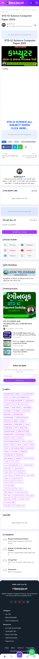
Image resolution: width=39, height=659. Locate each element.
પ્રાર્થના (6, 479)
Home (7, 648)
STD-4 (6, 445)
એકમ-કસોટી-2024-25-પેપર (12, 465)
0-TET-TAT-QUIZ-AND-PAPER (13, 401)
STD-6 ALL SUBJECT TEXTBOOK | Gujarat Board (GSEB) (23, 351)
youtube (18, 458)
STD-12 (16, 142)
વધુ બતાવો (34, 191)
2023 (10, 142)
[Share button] (25, 147)
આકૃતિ (6, 462)
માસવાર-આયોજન (9, 482)
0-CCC (6, 397)
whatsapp (12, 245)
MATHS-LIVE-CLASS (22, 418)
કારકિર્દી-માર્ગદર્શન (28, 465)
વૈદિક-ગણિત (7, 496)
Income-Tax (26, 411)
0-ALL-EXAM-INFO (27, 394)
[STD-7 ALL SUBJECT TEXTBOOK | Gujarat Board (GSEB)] (7, 343)
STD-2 (23, 441)
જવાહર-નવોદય (8, 472)
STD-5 (13, 445)
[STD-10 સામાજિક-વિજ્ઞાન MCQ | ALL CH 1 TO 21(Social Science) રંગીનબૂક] (7, 335)
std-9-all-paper (8, 458)
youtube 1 (29, 250)
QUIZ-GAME (23, 428)
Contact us (20, 648)
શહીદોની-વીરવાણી (19, 496)
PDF (16, 428)
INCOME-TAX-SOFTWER (13, 628)
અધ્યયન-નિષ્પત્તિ (28, 458)
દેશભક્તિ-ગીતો (20, 475)
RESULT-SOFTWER (23, 431)
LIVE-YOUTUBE (8, 418)
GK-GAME (7, 411)
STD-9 (6, 448)
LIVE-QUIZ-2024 (18, 414)
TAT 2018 (14, 452)
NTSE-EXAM (18, 424)
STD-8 (32, 445)
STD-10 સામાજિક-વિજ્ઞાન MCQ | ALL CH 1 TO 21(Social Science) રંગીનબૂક (24, 334)
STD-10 (6, 438)
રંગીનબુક (19, 482)
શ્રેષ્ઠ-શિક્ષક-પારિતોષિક (10, 499)
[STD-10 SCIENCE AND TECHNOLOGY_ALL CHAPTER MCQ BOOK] (19, 305)
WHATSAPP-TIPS (10, 631)
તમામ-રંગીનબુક (8, 475)
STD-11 (14, 438)
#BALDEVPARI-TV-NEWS (11, 394)
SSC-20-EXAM (19, 435)
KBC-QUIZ (7, 414)
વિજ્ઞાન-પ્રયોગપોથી (22, 492)
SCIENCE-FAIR (8, 435)
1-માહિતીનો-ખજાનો (9, 404)
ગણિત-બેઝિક (8, 469)
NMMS (22, 421)
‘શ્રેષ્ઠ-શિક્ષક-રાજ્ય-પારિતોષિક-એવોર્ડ (14, 506)
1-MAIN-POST (29, 401)
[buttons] (11, 601)
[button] (32, 3)
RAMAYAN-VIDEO (9, 431)
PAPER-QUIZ (8, 428)
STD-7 (26, 445)
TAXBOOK (23, 452)
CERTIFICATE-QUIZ (11, 638)
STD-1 (28, 435)
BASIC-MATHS (16, 407)
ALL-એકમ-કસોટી (23, 404)
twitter (29, 256)
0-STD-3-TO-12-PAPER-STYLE (20, 397)
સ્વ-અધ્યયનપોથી (9, 502)
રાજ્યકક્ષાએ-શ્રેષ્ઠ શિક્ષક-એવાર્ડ (13, 489)
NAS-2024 (7, 421)
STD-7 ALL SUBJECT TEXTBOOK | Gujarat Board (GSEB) (23, 342)
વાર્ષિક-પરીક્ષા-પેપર (9, 492)
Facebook (8, 147)
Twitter (14, 147)
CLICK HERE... (19, 128)
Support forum (9, 641)
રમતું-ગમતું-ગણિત (9, 485)
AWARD (6, 407)
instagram (12, 250)
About (13, 648)
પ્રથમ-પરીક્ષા (30, 475)
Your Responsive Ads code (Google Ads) (19, 35)
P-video (27, 424)
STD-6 (19, 445)
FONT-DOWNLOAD (11, 621)
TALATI (6, 452)
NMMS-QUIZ (8, 424)
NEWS (15, 421)
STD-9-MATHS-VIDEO (17, 448)
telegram (12, 256)
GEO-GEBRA (27, 407)
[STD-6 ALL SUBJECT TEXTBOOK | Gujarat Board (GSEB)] (7, 351)
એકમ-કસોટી (14, 462)
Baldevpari (18, 176)
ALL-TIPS (8, 614)
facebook (29, 245)
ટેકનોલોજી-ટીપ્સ (20, 472)
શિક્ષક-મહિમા (29, 496)
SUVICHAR (30, 448)
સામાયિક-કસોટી (24, 499)
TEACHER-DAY (8, 455)
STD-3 (30, 441)
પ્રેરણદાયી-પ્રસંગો (16, 479)
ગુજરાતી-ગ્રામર (18, 469)
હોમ (3, 10)
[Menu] (3, 3)
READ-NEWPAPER (11, 618)
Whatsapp (20, 147)
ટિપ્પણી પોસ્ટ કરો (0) (20, 232)
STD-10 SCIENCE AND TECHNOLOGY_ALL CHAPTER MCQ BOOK (17, 323)
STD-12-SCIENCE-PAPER (12, 10)
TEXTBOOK (19, 455)
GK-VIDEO (16, 411)
